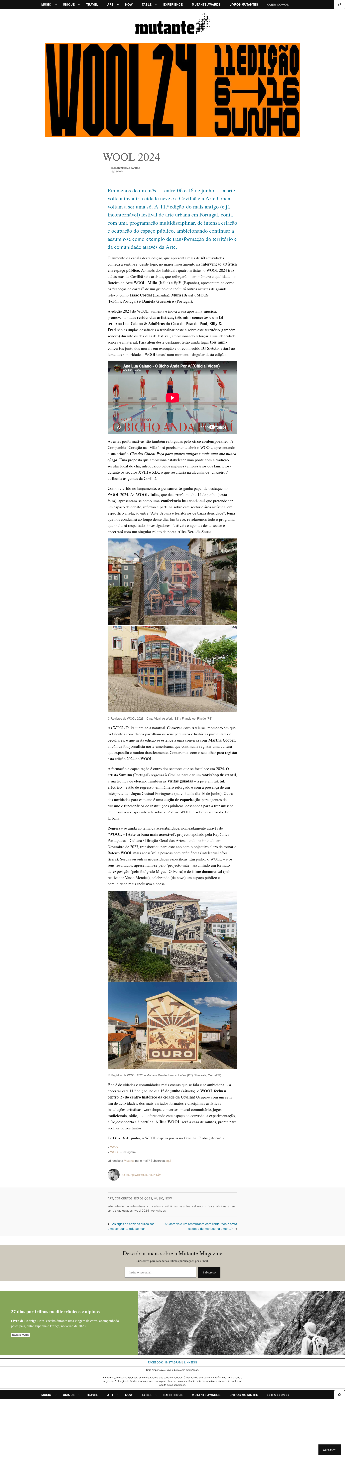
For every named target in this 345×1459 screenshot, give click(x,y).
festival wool (194, 1206)
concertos (154, 1206)
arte (110, 1206)
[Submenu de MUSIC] (56, 4)
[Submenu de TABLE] (156, 4)
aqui (169, 1160)
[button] (172, 581)
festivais (179, 1206)
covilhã (167, 1206)
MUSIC (158, 1198)
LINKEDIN (190, 1362)
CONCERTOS (124, 1198)
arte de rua (121, 1206)
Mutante (129, 1160)
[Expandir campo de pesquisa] (339, 4)
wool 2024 (141, 1210)
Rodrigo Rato (34, 1321)
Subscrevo (209, 1272)
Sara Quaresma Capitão (125, 168)
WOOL (114, 1147)
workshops (158, 1210)
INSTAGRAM (173, 1362)
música (209, 1206)
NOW (168, 1198)
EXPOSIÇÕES (143, 1198)
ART (110, 1198)
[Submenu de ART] (118, 4)
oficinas (221, 1206)
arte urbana (138, 1206)
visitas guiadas (123, 1210)
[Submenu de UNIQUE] (79, 4)
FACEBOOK (155, 1362)
